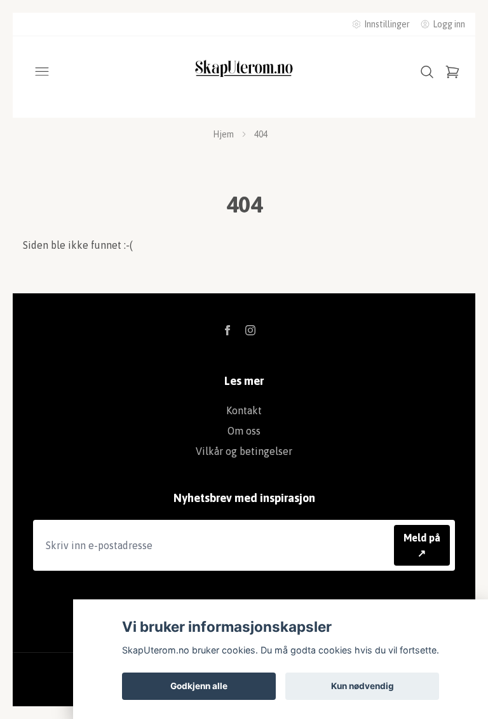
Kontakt (244, 410)
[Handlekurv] (452, 72)
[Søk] (427, 72)
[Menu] (42, 71)
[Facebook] (227, 330)
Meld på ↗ (421, 545)
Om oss (244, 430)
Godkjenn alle (198, 686)
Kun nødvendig (362, 686)
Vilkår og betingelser (244, 451)
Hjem (223, 134)
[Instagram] (250, 330)
